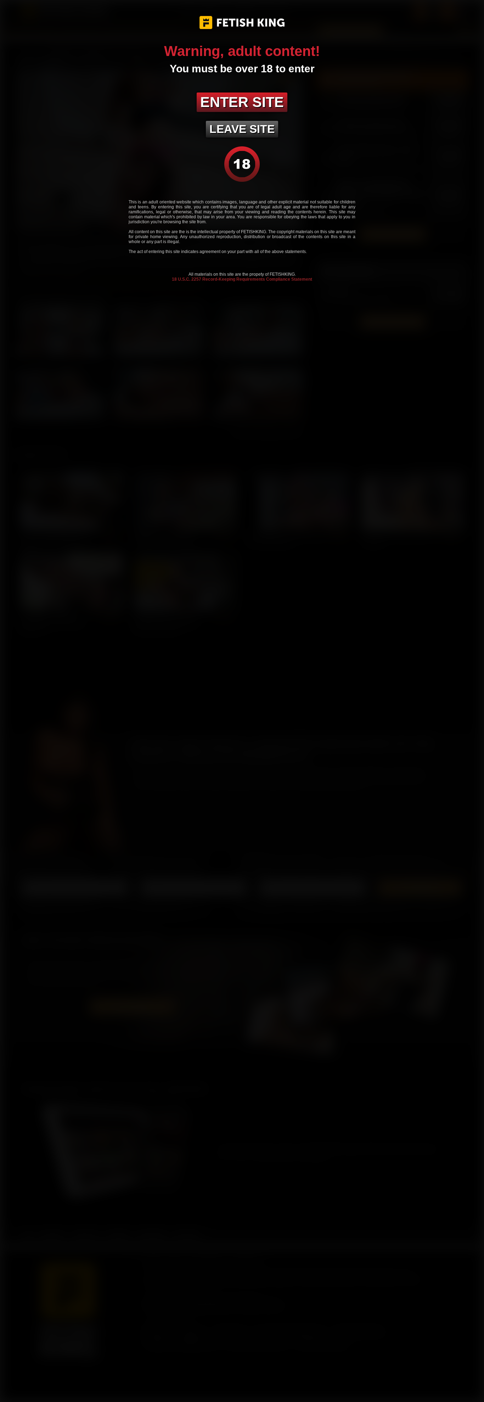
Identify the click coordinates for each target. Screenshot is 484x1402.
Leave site (242, 129)
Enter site (242, 102)
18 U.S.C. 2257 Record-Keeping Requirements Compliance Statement (242, 279)
